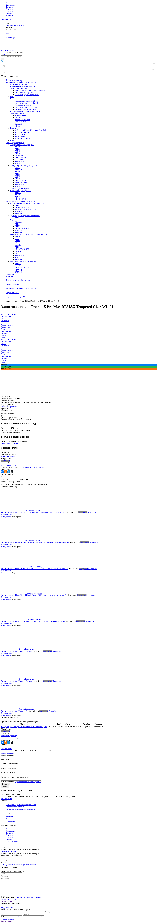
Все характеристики (9, 407)
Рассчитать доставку (9, 465)
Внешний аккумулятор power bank (23, 86)
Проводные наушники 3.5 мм (26, 101)
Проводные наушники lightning (27, 107)
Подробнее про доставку (10, 443)
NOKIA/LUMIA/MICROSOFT (27, 209)
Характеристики (7, 350)
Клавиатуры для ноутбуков (20, 191)
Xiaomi (17, 126)
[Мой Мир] (8, 471)
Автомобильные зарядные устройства (30, 90)
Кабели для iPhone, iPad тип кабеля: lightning (32, 130)
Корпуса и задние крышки (20, 220)
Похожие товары (7, 356)
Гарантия (9, 9)
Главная (9, 829)
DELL (17, 153)
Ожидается (5, 461)
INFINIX (18, 237)
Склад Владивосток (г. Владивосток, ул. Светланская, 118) (24, 727)
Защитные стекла (17, 113)
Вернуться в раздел (8, 339)
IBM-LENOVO (21, 182)
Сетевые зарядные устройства (27, 95)
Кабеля (13, 128)
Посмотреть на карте (9, 852)
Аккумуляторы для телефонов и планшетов (27, 203)
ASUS (17, 151)
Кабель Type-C (20, 136)
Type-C (17, 168)
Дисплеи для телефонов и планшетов (25, 216)
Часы (12, 97)
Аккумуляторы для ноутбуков (22, 145)
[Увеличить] (30, 394)
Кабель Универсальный (24, 138)
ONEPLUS (19, 253)
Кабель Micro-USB (22, 132)
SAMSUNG (19, 161)
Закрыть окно (6, 749)
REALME (19, 222)
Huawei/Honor (20, 122)
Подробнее (91, 512)
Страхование (11, 11)
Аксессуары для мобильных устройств (21, 82)
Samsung (18, 124)
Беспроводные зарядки (24, 93)
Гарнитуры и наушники (19, 99)
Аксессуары (5, 352)
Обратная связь (7, 19)
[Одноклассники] (5, 471)
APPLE (18, 149)
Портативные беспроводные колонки (25, 111)
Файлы (3, 360)
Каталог (4, 54)
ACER (17, 147)
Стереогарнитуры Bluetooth (26, 109)
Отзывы (4, 354)
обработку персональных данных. (28, 782)
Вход (7, 33)
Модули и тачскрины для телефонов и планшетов (29, 234)
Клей (12, 141)
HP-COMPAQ (20, 157)
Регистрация (10, 38)
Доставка (9, 7)
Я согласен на (22, 782)
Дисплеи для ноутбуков (19, 189)
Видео (3, 362)
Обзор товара (6, 342)
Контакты (9, 13)
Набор (3, 344)
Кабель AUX (20, 134)
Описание (5, 348)
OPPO (17, 224)
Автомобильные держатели (21, 84)
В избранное (6, 517)
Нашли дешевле (7, 753)
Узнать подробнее (8, 456)
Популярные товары (14, 80)
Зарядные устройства (18, 88)
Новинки (9, 15)
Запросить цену (7, 919)
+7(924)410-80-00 (7, 50)
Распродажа (10, 274)
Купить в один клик (9, 899)
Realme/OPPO (20, 116)
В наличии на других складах (32, 467)
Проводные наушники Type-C (27, 103)
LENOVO (19, 159)
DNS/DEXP (19, 155)
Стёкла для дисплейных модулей (23, 262)
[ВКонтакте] (2, 471)
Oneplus (18, 118)
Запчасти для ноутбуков (15, 143)
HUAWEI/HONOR (22, 207)
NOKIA (18, 251)
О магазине (10, 3)
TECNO (18, 245)
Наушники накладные (23, 105)
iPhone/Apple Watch (22, 120)
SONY (17, 163)
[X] (12, 471)
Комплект (5, 346)
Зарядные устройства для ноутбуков (24, 166)
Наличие (4, 358)
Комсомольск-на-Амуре (15, 25)
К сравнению (6, 515)
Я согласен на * (22, 897)
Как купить (10, 5)
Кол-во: (5, 463)
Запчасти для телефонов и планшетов (20, 201)
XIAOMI (18, 170)
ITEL (17, 239)
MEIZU (18, 266)
